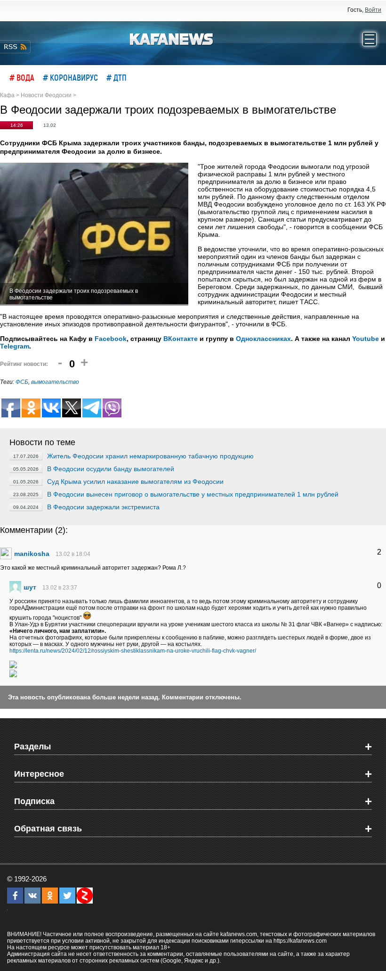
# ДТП (116, 77)
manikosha (31, 553)
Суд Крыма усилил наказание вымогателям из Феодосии (135, 481)
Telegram (14, 346)
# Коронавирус (70, 77)
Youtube (365, 338)
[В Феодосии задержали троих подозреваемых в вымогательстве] (94, 234)
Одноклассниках (263, 338)
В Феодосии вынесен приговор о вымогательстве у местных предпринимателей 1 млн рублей (192, 494)
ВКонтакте (180, 338)
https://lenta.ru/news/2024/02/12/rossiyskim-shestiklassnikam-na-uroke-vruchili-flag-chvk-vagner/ (132, 650)
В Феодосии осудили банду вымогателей (110, 469)
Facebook (111, 338)
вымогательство (55, 382)
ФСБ (22, 382)
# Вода (21, 77)
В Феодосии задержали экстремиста (103, 507)
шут (30, 587)
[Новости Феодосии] (172, 38)
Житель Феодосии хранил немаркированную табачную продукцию (150, 456)
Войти (373, 10)
